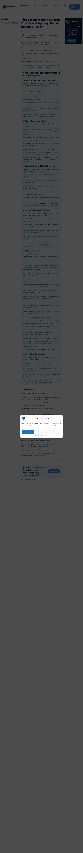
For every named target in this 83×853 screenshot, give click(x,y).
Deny (41, 432)
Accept (28, 432)
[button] (60, 418)
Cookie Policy (38, 435)
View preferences (55, 432)
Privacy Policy (44, 435)
